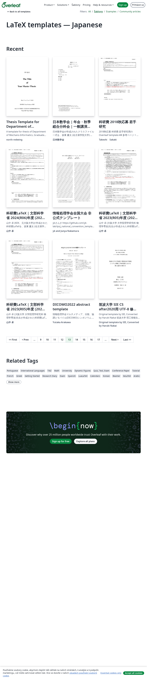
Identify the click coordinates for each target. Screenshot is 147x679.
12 (62, 339)
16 (91, 339)
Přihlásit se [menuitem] (138, 4)
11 (54, 339)
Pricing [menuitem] (86, 4)
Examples (111, 11)
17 (98, 339)
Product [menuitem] (48, 4)
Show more (13, 382)
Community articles (130, 11)
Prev (25, 339)
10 (47, 339)
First (13, 339)
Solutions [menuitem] (62, 4)
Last (127, 339)
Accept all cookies (133, 673)
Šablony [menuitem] (76, 4)
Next (115, 339)
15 (84, 339)
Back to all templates (18, 11)
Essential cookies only (110, 673)
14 (76, 339)
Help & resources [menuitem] (102, 4)
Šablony (98, 11)
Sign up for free (60, 441)
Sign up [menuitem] (123, 4)
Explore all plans (85, 441)
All (89, 11)
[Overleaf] (11, 5)
